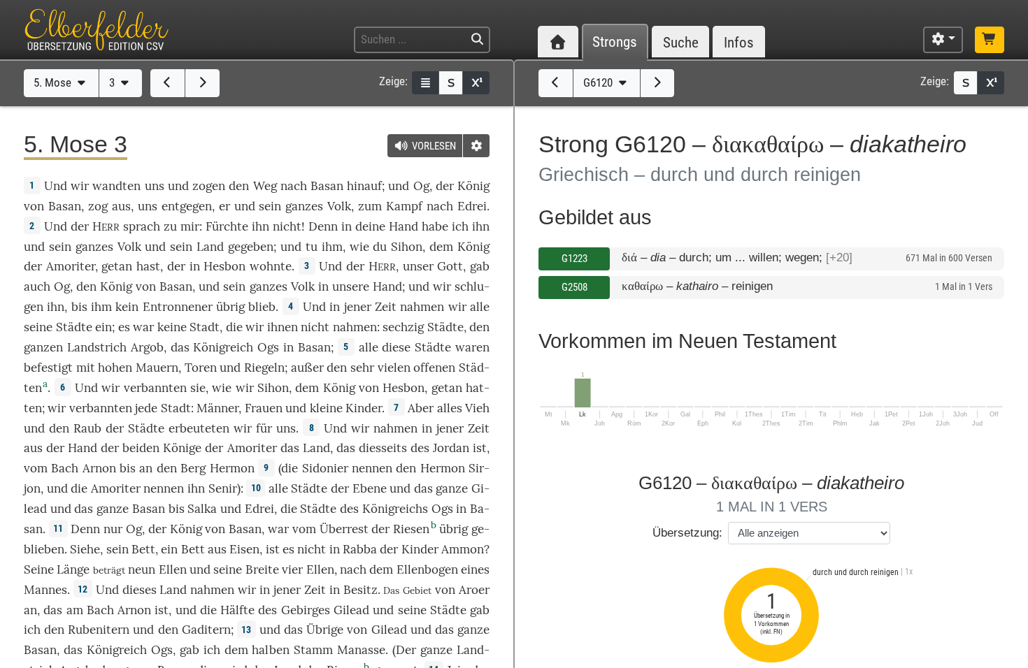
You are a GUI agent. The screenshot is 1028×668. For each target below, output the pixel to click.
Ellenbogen (427, 569)
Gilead (351, 610)
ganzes (304, 206)
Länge (73, 569)
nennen (372, 468)
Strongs (614, 42)
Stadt (205, 327)
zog (98, 206)
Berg (193, 468)
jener (357, 306)
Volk (339, 206)
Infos (739, 42)
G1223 (574, 258)
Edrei (472, 206)
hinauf (364, 186)
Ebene (369, 488)
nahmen (422, 306)
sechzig (403, 327)
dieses (139, 589)
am (74, 610)
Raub (87, 428)
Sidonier (325, 468)
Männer (217, 408)
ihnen (282, 327)
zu (170, 226)
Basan (326, 186)
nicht (287, 226)
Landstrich (97, 347)
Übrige (324, 629)
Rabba (360, 549)
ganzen (43, 347)
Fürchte (227, 226)
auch (37, 286)
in (334, 589)
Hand (403, 226)
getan (116, 266)
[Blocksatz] (425, 82)
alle (480, 306)
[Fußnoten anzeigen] (476, 82)
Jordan (451, 448)
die (234, 327)
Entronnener (178, 306)
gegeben (250, 246)
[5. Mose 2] (167, 83)
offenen (434, 367)
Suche (681, 42)
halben (271, 650)
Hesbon (224, 266)
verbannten (155, 387)
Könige (182, 448)
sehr (362, 367)
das (345, 448)
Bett (143, 549)
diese (396, 347)
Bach (64, 468)
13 (246, 629)
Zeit (386, 306)
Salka (202, 508)
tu (311, 246)
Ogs (268, 347)
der (176, 266)
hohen (115, 367)
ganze (452, 488)
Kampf (404, 206)
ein (103, 327)
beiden (140, 448)
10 (256, 487)
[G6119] (555, 83)
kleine (326, 408)
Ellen (173, 569)
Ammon (462, 549)
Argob (147, 347)
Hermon (232, 468)
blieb (262, 306)
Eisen (244, 549)
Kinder (363, 408)
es (288, 549)
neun (141, 569)
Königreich (223, 347)
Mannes (45, 589)
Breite (262, 569)
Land (210, 246)
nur (112, 529)
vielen (394, 367)
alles (449, 408)
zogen (208, 186)
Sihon (406, 246)
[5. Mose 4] (202, 83)
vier (292, 569)
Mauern (157, 367)
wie (359, 246)
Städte (74, 327)
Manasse (361, 650)
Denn (323, 226)
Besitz (360, 589)
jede (146, 408)
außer (307, 367)
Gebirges (305, 610)
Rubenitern (98, 629)
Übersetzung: (687, 532)
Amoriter (70, 266)
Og (421, 186)
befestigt (48, 367)
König (473, 186)
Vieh (477, 408)
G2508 (574, 287)
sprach (141, 226)
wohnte (271, 266)
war (143, 327)
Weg (265, 186)
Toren (201, 367)
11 (58, 528)
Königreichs (395, 508)
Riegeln (264, 367)
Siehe (85, 549)
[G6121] (658, 83)
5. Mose (54, 82)
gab (480, 266)
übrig (230, 306)
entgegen (187, 206)
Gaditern (206, 629)
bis (79, 306)
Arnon (99, 468)
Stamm (313, 650)
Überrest (344, 529)
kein (126, 306)
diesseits (383, 448)
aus (121, 206)
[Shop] (989, 40)
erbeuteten (199, 428)
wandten (116, 186)
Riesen (411, 529)
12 (82, 589)
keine (172, 327)
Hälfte (237, 610)
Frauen (264, 408)
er (224, 206)
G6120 (599, 82)
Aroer (474, 589)
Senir (222, 488)
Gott (450, 266)
